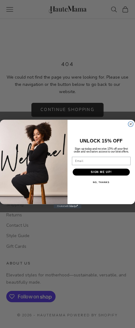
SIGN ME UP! (101, 171)
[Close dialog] (130, 124)
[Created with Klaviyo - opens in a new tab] (67, 206)
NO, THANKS (101, 182)
